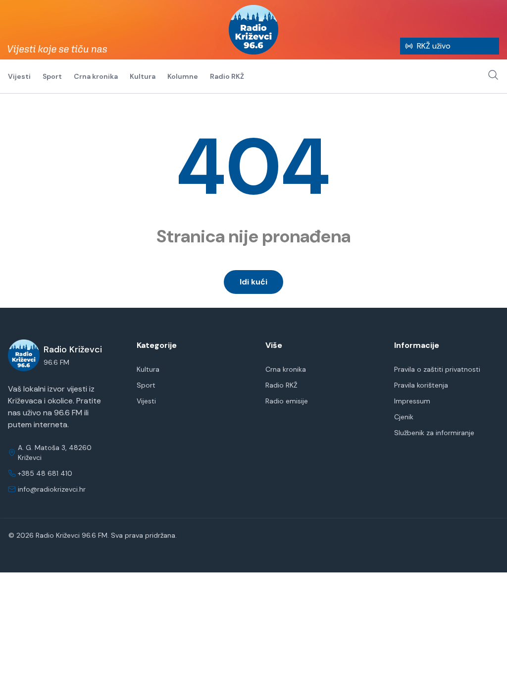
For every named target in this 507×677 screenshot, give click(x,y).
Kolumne (182, 76)
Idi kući (253, 282)
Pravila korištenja (421, 385)
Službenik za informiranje (434, 432)
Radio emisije (286, 400)
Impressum (412, 400)
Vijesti (19, 76)
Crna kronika (96, 76)
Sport (52, 76)
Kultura (142, 76)
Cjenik (403, 416)
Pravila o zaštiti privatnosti (437, 369)
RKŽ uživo (434, 46)
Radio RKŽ (227, 76)
